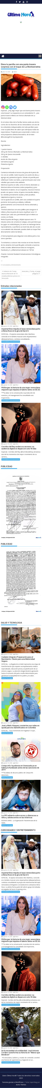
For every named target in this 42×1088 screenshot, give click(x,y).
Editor (15, 72)
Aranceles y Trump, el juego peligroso (31, 272)
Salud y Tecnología (7, 678)
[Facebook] (11, 107)
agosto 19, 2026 (7, 385)
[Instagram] (3, 107)
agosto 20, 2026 (7, 326)
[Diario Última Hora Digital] (3, 55)
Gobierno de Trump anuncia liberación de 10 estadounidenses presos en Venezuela (11, 274)
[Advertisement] (21, 39)
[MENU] (39, 56)
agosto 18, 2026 (7, 1048)
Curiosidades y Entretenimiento (12, 265)
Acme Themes (21, 1085)
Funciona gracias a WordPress (12, 1082)
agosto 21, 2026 (7, 654)
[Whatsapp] (7, 107)
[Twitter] (15, 107)
